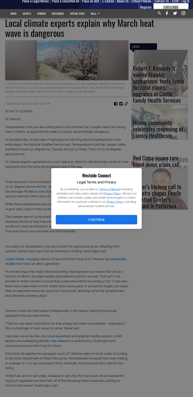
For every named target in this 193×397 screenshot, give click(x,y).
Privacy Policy (112, 193)
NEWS (14, 13)
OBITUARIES (58, 13)
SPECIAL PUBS (77, 13)
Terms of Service (110, 189)
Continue (96, 220)
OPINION (41, 13)
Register (146, 7)
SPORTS (27, 13)
